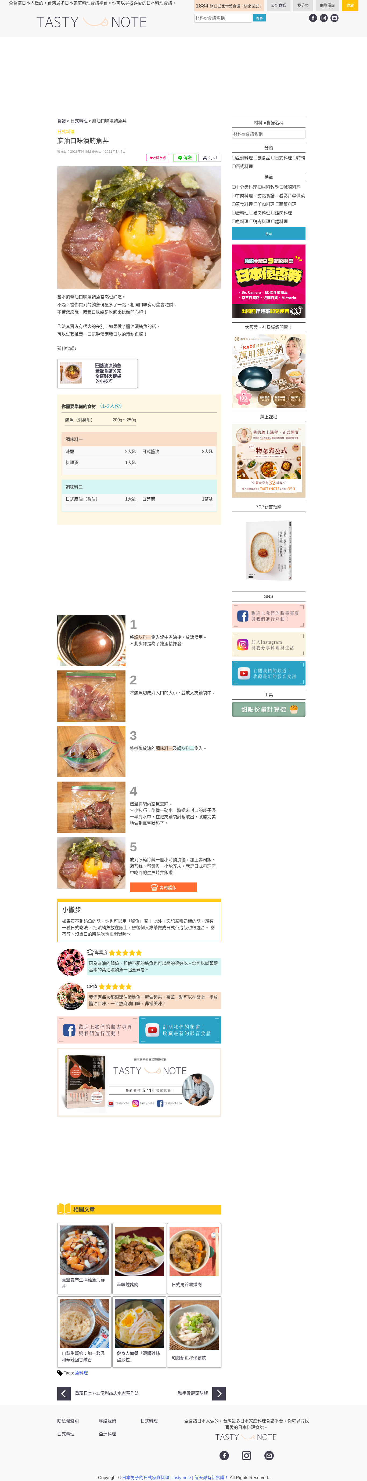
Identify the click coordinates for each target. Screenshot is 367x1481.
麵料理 (281, 221)
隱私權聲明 (68, 1421)
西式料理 (244, 166)
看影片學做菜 (292, 196)
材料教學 (270, 187)
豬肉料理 (261, 213)
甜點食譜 (266, 196)
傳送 (187, 157)
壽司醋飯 (167, 887)
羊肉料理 (266, 204)
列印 (212, 157)
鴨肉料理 (261, 221)
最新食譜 (278, 5)
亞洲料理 (244, 158)
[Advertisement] (183, 77)
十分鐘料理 (246, 187)
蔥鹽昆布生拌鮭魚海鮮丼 (83, 1283)
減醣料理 (292, 187)
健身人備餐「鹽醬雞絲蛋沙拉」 (138, 1356)
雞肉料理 (283, 213)
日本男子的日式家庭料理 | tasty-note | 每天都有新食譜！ (176, 1477)
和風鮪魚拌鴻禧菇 (189, 1358)
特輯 (301, 158)
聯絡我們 (107, 1421)
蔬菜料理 (287, 204)
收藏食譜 (159, 158)
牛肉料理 (244, 196)
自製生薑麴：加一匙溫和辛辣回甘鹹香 (83, 1356)
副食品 (263, 158)
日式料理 (283, 158)
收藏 (350, 5)
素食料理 (244, 204)
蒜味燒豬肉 (127, 1284)
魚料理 (81, 1373)
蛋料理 (242, 213)
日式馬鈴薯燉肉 (187, 1284)
